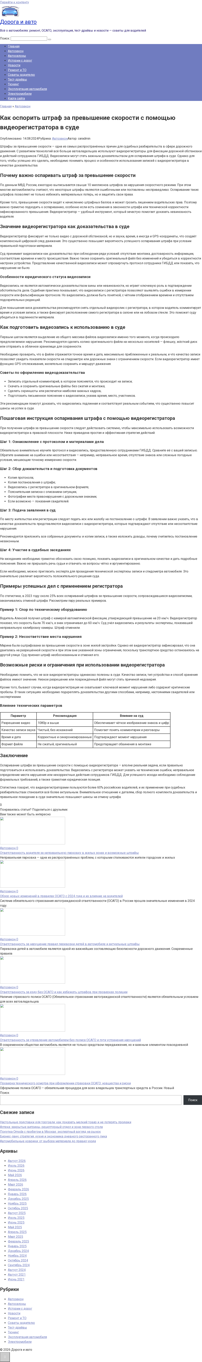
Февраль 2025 (18, 1241)
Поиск (4, 1093)
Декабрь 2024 (18, 1251)
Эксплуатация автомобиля (27, 89)
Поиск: (5, 38)
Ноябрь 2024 (17, 1256)
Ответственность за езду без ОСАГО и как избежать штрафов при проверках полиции (63, 992)
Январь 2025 (17, 1246)
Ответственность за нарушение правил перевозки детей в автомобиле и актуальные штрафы (70, 944)
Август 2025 (17, 1213)
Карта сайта (16, 98)
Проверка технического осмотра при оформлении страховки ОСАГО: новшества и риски (65, 1083)
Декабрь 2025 (18, 1199)
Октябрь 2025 (18, 1208)
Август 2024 (17, 1270)
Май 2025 (15, 1227)
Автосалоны (17, 56)
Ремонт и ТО (17, 70)
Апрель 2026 (17, 1180)
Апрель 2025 (17, 1232)
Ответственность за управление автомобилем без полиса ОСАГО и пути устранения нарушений (70, 1040)
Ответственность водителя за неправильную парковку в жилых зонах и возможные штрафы (69, 853)
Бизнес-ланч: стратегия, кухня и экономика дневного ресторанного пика (53, 1136)
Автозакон (15, 51)
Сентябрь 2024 (19, 1265)
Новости (14, 65)
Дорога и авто (18, 22)
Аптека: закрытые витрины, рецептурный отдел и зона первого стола (51, 1127)
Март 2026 (15, 1184)
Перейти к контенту (14, 2)
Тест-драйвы (17, 79)
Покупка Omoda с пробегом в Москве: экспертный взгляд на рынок (50, 1132)
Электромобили (20, 94)
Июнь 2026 (16, 1170)
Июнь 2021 (16, 1279)
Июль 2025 (16, 1218)
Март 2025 (15, 1237)
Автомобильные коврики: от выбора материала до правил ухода (48, 1141)
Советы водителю (21, 75)
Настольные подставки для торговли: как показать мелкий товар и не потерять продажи (65, 1122)
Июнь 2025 (16, 1222)
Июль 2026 (16, 1165)
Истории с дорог (20, 60)
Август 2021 (17, 1274)
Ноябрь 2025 (17, 1203)
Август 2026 (17, 1161)
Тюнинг (13, 84)
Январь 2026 (17, 1194)
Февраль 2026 (18, 1189)
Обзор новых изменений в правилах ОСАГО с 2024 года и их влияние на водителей (61, 896)
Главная (14, 46)
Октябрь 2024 (18, 1260)
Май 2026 (15, 1175)
